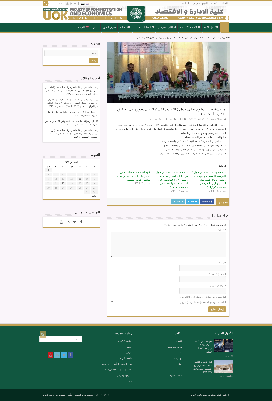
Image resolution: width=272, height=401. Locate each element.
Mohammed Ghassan (215, 119)
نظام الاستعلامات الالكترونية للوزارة (115, 369)
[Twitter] (75, 3)
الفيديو (129, 352)
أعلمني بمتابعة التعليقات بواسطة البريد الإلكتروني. (203, 297)
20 (63, 183)
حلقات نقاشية (176, 375)
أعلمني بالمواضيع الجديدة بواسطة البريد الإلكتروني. (202, 302)
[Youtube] (67, 3)
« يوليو (95, 196)
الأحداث (214, 3)
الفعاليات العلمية (142, 27)
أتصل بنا (185, 3)
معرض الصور (109, 27)
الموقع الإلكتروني (218, 285)
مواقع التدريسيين (174, 346)
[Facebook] (78, 3)
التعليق (222, 229)
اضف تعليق (168, 119)
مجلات (179, 364)
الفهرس (178, 341)
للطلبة (123, 27)
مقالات (179, 352)
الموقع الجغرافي (200, 3)
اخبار (215, 37)
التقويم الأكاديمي (124, 341)
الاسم (222, 262)
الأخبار (225, 3)
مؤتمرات (178, 358)
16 (94, 183)
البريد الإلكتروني (217, 274)
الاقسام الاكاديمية (188, 27)
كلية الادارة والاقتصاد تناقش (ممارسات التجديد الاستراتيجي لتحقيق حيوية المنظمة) (133, 176)
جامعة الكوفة (126, 358)
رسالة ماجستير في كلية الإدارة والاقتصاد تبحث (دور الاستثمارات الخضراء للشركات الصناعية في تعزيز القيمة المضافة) (72, 133)
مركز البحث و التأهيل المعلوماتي (117, 364)
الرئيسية (224, 27)
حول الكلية (209, 27)
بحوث (179, 369)
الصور (129, 346)
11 (80, 179)
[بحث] (45, 3)
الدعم (96, 27)
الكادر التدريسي (166, 27)
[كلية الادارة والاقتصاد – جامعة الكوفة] (136, 14)
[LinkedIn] (71, 3)
